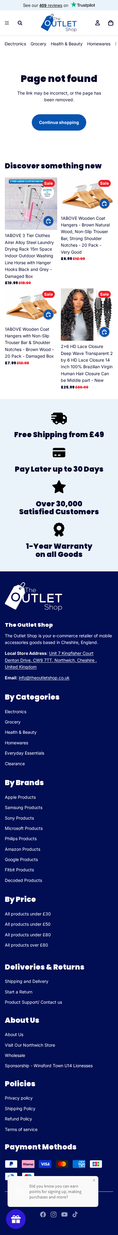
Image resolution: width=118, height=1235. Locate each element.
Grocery (38, 43)
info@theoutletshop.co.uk (44, 678)
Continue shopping (59, 122)
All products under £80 (28, 934)
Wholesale (15, 1055)
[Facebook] (43, 1214)
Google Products (21, 859)
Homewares (98, 43)
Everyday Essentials (24, 753)
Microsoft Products (24, 828)
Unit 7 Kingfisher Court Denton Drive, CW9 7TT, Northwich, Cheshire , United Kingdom (51, 660)
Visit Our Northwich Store (30, 1045)
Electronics (15, 43)
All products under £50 (28, 924)
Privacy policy (19, 1097)
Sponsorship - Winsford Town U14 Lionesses (49, 1065)
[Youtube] (64, 1214)
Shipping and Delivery (26, 981)
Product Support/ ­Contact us (33, 1002)
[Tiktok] (75, 1214)
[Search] (20, 23)
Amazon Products (22, 849)
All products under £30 (28, 913)
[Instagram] (53, 1214)
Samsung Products (23, 807)
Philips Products (21, 838)
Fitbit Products (19, 870)
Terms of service (21, 1129)
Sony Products (19, 818)
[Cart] (110, 23)
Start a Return (18, 991)
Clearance (15, 763)
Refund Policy (18, 1118)
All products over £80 (26, 945)
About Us (14, 1034)
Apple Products (20, 797)
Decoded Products (23, 880)
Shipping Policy (20, 1108)
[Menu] (7, 23)
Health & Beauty (67, 43)
